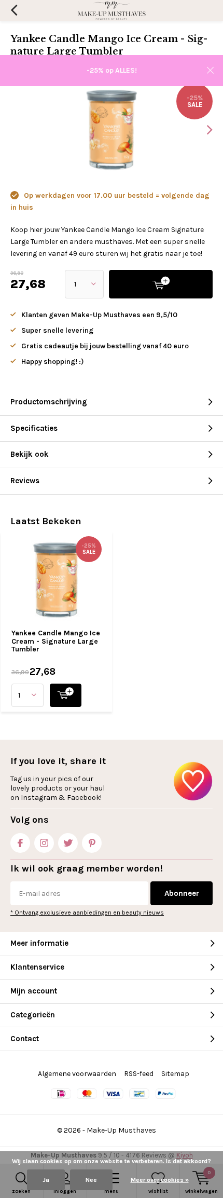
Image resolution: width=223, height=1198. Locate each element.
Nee (91, 1179)
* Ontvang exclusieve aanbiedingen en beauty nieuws (87, 912)
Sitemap (175, 1073)
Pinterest (92, 843)
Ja (46, 1179)
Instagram (44, 843)
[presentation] (202, 129)
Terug (13, 10)
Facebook (20, 843)
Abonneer (181, 893)
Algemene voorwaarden (77, 1073)
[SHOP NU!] (65, 695)
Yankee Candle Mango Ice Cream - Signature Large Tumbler (55, 641)
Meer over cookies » (160, 1179)
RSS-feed (139, 1073)
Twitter (68, 843)
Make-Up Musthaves (121, 1130)
